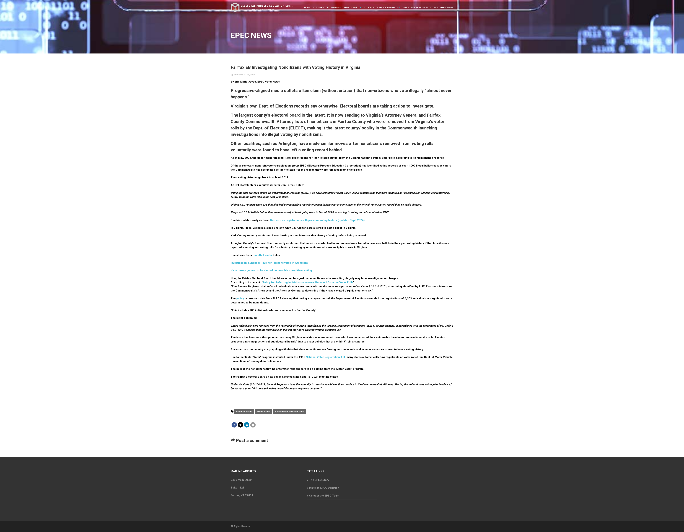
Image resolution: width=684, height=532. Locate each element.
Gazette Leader (262, 255)
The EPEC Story (319, 480)
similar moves (334, 143)
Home (335, 7)
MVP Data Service (316, 7)
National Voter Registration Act (325, 357)
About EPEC (351, 7)
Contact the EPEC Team (324, 495)
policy (240, 298)
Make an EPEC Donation (324, 487)
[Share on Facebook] (234, 425)
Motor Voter (263, 411)
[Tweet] (240, 425)
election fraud (244, 411)
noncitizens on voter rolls (289, 411)
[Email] (253, 425)
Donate (369, 7)
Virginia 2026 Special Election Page (428, 7)
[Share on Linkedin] (246, 425)
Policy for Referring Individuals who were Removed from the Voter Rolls (308, 282)
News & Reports (388, 7)
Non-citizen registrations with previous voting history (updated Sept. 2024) (317, 220)
